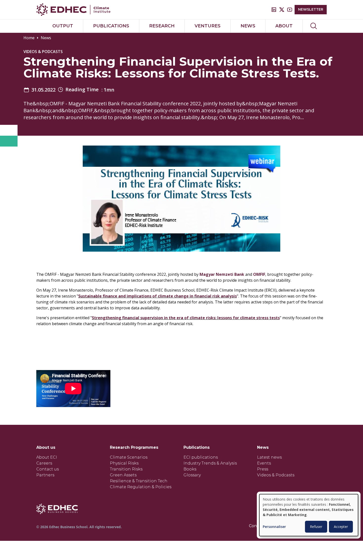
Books (189, 469)
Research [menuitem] (162, 26)
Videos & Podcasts (275, 475)
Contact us (47, 469)
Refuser (316, 526)
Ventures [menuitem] (208, 26)
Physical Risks (124, 463)
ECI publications (200, 457)
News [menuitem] (248, 26)
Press (262, 469)
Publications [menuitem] (111, 26)
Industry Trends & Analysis (210, 463)
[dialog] (308, 515)
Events (264, 463)
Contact (257, 525)
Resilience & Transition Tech (138, 481)
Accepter (341, 526)
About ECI (46, 457)
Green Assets (123, 475)
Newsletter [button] (310, 9)
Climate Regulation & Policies (140, 487)
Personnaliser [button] (274, 527)
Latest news (269, 457)
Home (29, 38)
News (46, 38)
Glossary (192, 475)
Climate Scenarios (128, 457)
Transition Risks (126, 469)
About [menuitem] (284, 26)
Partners (45, 475)
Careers (44, 463)
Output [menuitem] (62, 26)
